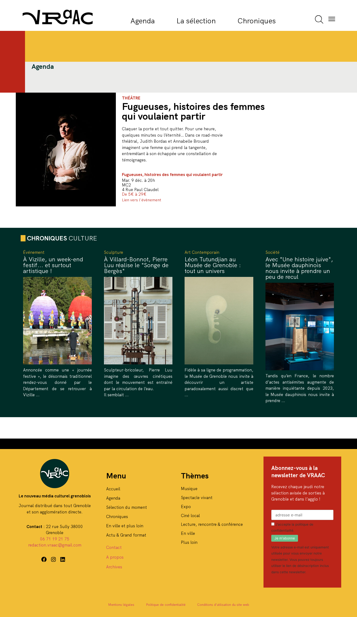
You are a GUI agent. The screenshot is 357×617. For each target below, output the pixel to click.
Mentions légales (121, 604)
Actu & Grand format (126, 535)
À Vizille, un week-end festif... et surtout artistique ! (53, 265)
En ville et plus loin (124, 526)
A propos (115, 557)
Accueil (113, 489)
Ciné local (190, 515)
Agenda (142, 21)
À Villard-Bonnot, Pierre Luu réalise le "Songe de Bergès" (136, 265)
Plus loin (189, 542)
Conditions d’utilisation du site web (223, 604)
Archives (114, 567)
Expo (186, 506)
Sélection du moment (126, 507)
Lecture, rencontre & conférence (212, 524)
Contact (114, 547)
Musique (189, 488)
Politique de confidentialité (166, 604)
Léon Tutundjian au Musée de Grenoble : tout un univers (213, 265)
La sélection (196, 21)
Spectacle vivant (196, 497)
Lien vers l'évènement (141, 200)
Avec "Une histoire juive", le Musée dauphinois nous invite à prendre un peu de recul (299, 268)
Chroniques (257, 21)
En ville (188, 533)
